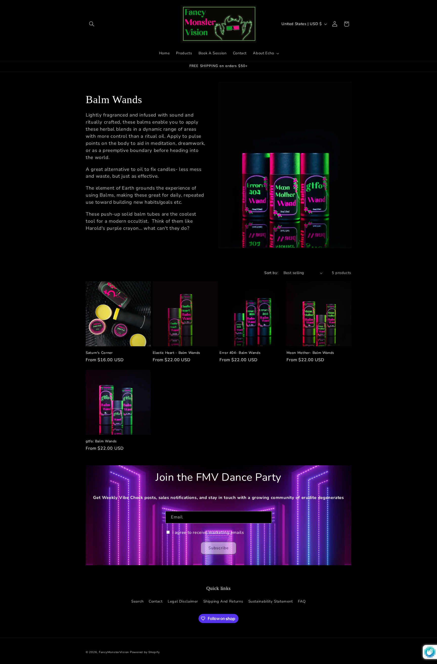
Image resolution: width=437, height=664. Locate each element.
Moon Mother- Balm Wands (311, 353)
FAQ (302, 601)
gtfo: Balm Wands (101, 441)
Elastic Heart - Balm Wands (176, 353)
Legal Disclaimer (183, 601)
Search (137, 601)
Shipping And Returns (223, 601)
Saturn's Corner (99, 353)
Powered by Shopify (145, 652)
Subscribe (218, 548)
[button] (91, 24)
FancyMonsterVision (114, 652)
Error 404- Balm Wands (240, 353)
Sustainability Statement (270, 601)
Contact (155, 601)
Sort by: (271, 272)
